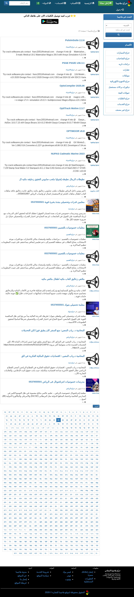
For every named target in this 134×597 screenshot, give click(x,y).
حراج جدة (71, 209)
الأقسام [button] (74, 3)
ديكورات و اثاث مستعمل (119, 87)
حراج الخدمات (123, 104)
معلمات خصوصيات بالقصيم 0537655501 (64, 227)
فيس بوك (67, 572)
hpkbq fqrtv (95, 52)
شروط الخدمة (43, 572)
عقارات (126, 70)
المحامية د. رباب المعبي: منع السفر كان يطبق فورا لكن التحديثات (53, 330)
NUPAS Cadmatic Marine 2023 (68, 153)
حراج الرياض (70, 186)
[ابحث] (6, 3)
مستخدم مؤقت (94, 291)
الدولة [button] (46, 3)
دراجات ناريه (124, 64)
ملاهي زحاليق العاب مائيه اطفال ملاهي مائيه (63, 279)
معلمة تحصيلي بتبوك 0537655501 (68, 304)
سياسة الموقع (43, 576)
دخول (118, 10)
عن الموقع (22, 576)
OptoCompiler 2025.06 (72, 85)
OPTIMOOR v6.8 (75, 131)
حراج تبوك (71, 311)
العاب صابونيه (94, 191)
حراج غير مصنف (122, 110)
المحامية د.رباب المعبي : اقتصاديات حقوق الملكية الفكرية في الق (53, 356)
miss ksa (95, 213)
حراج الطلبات (124, 98)
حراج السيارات (123, 53)
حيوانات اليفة (124, 93)
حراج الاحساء (70, 47)
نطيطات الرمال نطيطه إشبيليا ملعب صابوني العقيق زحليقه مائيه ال (52, 179)
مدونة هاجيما (21, 572)
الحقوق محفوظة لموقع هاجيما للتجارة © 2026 (65, 592)
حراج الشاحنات (123, 58)
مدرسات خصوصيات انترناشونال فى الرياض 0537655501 (57, 381)
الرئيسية (88, 3)
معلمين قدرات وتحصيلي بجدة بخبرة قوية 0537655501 (58, 202)
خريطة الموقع (21, 583)
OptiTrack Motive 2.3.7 (72, 108)
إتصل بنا (23, 579)
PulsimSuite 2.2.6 (75, 40)
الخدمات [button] (60, 3)
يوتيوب (68, 579)
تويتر (69, 576)
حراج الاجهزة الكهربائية (120, 81)
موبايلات (126, 75)
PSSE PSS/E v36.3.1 (73, 63)
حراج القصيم (70, 234)
